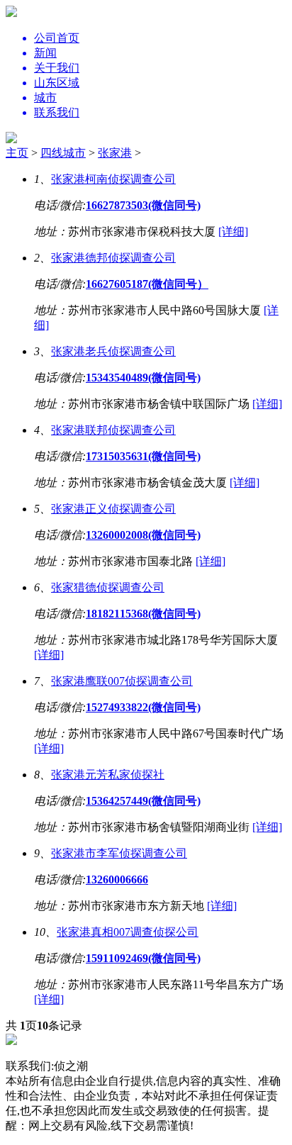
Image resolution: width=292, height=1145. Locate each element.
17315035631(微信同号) (143, 456)
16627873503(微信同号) (143, 205)
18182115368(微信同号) (143, 614)
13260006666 (117, 879)
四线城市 (63, 153)
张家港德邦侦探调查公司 (113, 258)
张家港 (115, 153)
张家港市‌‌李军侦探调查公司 (119, 853)
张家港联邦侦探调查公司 (113, 430)
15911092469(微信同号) (143, 958)
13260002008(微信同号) (143, 535)
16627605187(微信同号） (147, 284)
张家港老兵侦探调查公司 (113, 351)
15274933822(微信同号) (143, 707)
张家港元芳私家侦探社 (107, 775)
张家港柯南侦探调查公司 (113, 179)
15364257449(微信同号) (143, 801)
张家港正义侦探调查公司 (113, 509)
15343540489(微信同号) (143, 378)
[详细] (233, 231)
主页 (17, 153)
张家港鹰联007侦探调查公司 (122, 681)
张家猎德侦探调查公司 (107, 587)
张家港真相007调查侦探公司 (127, 932)
